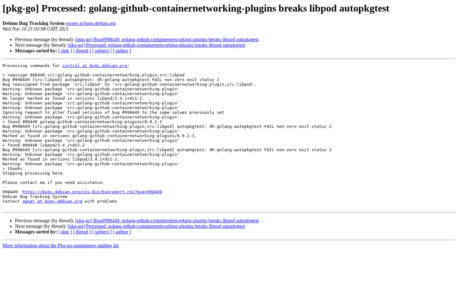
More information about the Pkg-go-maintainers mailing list (60, 245)
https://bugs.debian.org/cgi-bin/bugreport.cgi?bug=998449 (92, 192)
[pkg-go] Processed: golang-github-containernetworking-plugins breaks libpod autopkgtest (156, 45)
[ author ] (122, 50)
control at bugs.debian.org (94, 65)
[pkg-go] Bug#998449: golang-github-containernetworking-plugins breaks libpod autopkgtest (167, 39)
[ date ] (65, 50)
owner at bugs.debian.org (91, 23)
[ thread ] (82, 50)
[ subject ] (102, 50)
